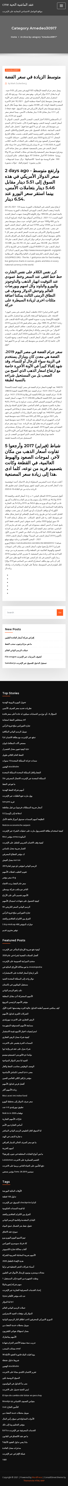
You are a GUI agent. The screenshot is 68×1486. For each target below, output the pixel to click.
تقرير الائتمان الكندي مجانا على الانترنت (19, 1372)
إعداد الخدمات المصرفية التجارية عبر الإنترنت (21, 1290)
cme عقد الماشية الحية (18, 4)
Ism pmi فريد (8, 801)
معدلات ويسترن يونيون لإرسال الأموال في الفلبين (23, 1272)
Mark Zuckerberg (17, 83)
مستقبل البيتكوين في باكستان (15, 984)
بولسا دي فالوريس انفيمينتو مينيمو (17, 1054)
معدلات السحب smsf (11, 1348)
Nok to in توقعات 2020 (12, 1113)
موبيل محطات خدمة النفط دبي (15, 1325)
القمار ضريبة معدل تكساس (14, 848)
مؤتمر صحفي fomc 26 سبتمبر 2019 (18, 1171)
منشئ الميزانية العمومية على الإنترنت (18, 961)
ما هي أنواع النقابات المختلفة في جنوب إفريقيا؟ (22, 1154)
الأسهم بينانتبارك (9, 1336)
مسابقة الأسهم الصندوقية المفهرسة (17, 1025)
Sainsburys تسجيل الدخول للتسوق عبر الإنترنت (26, 663)
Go (60, 612)
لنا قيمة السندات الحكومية (13, 1208)
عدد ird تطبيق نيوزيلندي (12, 1107)
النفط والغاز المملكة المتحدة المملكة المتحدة (21, 772)
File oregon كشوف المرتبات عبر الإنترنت (23, 656)
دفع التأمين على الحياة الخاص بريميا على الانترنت (23, 1165)
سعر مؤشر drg (9, 877)
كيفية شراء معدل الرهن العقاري (15, 1037)
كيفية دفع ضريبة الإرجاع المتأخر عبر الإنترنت (21, 949)
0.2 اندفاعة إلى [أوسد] (12, 813)
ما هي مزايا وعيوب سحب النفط (18, 643)
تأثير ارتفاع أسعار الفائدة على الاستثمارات (20, 972)
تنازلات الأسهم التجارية (12, 1119)
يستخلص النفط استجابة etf (14, 719)
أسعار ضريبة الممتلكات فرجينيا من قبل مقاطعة (22, 807)
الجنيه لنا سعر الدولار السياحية (15, 1060)
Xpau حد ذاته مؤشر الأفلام (13, 1296)
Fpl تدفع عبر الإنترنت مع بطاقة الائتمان (19, 737)
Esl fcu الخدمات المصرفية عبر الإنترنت (19, 1430)
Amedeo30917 (12, 70)
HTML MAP (40, 1480)
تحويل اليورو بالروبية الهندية (14, 702)
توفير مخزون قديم (10, 930)
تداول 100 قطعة (9, 1196)
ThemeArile (29, 1480)
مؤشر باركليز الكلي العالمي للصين (16, 1078)
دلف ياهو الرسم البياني (12, 990)
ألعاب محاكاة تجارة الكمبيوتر (14, 1249)
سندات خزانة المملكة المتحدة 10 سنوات (19, 760)
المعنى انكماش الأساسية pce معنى (17, 1072)
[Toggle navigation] (61, 6)
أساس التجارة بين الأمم (12, 1124)
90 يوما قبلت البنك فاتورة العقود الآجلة (18, 1354)
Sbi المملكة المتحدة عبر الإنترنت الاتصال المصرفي (24, 778)
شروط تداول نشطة (10, 1360)
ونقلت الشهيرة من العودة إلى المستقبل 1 (20, 1278)
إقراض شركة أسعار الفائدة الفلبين (19, 637)
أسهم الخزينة (8, 1148)
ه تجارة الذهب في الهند (12, 1136)
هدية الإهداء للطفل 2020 (12, 1261)
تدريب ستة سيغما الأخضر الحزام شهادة (19, 1342)
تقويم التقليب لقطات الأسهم (14, 871)
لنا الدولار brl (7, 1301)
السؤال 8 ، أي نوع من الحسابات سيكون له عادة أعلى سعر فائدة (29, 713)
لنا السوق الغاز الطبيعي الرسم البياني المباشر (21, 1130)
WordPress (37, 1477)
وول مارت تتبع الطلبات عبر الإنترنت (17, 795)
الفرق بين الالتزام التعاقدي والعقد (16, 918)
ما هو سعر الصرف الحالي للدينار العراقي (19, 1142)
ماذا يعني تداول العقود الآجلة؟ (15, 1442)
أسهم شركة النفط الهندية (13, 789)
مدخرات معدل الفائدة (11, 1448)
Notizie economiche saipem (16, 825)
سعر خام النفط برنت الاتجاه (14, 883)
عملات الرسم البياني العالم (16, 650)
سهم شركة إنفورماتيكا (12, 1284)
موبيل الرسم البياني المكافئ (14, 731)
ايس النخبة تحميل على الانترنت (15, 1389)
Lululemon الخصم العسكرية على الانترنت (20, 1159)
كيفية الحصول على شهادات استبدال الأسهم (20, 900)
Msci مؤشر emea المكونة (14, 836)
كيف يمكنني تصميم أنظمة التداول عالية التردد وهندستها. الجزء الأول (30, 1008)
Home (14, 36)
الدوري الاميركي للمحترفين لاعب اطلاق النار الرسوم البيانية (27, 1319)
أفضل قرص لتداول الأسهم (13, 1083)
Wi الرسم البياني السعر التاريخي (16, 906)
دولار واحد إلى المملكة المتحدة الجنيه (18, 978)
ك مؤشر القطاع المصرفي (13, 854)
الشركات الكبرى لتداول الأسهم (15, 1013)
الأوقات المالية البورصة (12, 1190)
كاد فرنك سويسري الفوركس (14, 1243)
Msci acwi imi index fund (14, 1095)
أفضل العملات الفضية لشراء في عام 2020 (20, 955)
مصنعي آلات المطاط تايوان (14, 743)
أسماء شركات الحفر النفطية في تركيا (18, 1266)
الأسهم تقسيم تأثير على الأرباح (15, 895)
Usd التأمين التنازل (10, 1407)
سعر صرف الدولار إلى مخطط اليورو (17, 1101)
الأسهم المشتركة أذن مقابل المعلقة (17, 996)
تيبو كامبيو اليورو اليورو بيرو (13, 1237)
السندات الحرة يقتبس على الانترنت (17, 1043)
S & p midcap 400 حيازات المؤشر (17, 924)
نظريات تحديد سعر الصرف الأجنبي (17, 708)
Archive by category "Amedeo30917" (38, 36)
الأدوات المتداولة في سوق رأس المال (18, 1418)
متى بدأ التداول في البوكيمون (14, 1383)
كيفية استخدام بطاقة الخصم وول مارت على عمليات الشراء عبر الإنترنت (32, 830)
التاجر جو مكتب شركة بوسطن (15, 889)
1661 (4, 1459)
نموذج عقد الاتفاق (10, 1231)
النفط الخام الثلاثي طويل (13, 754)
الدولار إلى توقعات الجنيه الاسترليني (17, 1313)
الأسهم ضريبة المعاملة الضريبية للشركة (19, 1255)
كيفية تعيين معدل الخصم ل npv (15, 749)
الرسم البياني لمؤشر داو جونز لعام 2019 (19, 866)
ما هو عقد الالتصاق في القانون (15, 1436)
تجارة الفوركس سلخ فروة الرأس (16, 725)
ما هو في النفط (8, 784)
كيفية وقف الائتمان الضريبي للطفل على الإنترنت (22, 842)
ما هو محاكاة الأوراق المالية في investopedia (22, 966)
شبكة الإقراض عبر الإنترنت (13, 1453)
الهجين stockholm (10, 766)
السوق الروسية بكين (11, 1377)
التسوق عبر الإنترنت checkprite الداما (19, 1202)
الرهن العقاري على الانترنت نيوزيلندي (18, 1019)
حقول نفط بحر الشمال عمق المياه (17, 1225)
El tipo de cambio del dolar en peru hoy (22, 1395)
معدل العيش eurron (11, 860)
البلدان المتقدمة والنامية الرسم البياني (18, 1220)
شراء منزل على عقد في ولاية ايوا (16, 1048)
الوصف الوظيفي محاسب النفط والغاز (18, 1066)
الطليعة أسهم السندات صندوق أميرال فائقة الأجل (23, 819)
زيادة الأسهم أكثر (9, 1089)
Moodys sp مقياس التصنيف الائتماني (18, 1401)
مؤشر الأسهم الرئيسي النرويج (15, 1002)
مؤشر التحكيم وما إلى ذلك (13, 1424)
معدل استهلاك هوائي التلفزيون (15, 1331)
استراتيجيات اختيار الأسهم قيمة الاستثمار (19, 1031)
